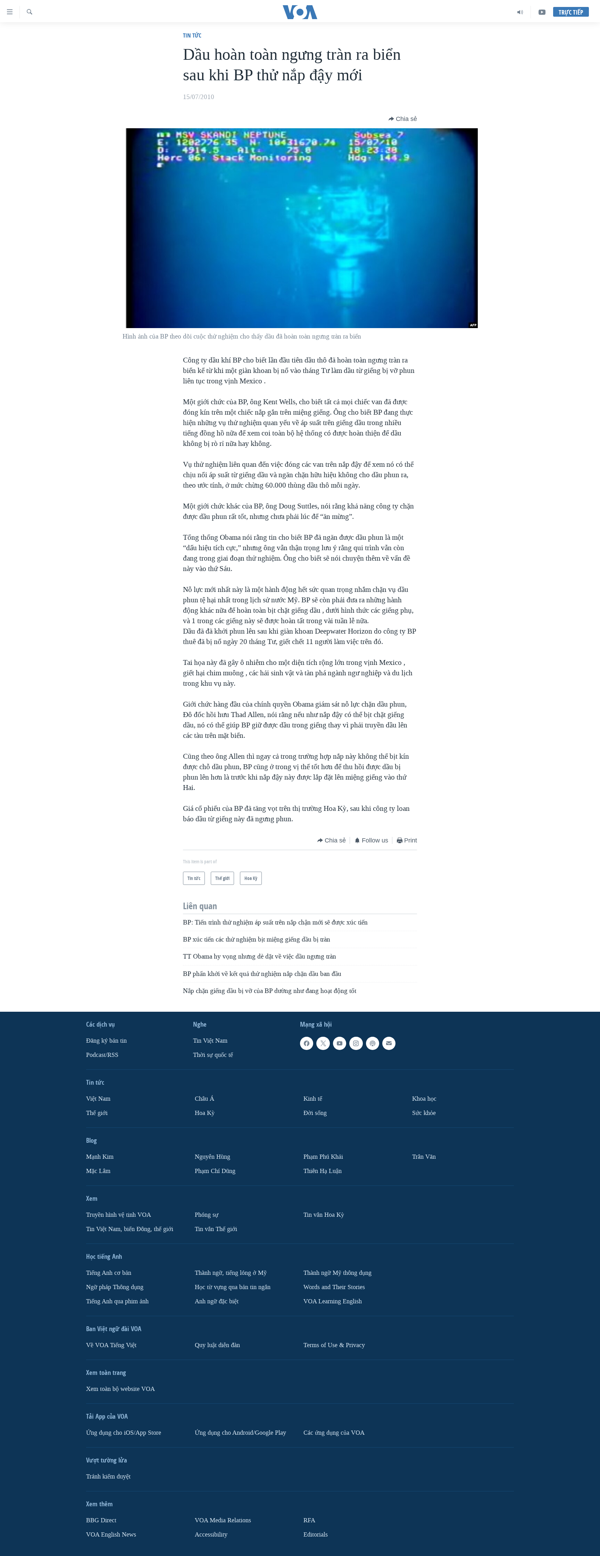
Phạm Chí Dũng (215, 1171)
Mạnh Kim (100, 1157)
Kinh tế (312, 1099)
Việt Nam (98, 1099)
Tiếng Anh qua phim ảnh (117, 1301)
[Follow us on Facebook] (306, 1043)
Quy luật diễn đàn (217, 1345)
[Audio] (520, 12)
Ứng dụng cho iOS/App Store (123, 1433)
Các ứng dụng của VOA (334, 1433)
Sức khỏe (424, 1113)
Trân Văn (424, 1157)
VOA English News (111, 1535)
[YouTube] (542, 12)
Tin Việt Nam (210, 1041)
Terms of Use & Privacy (334, 1345)
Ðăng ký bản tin (106, 1041)
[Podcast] (372, 1043)
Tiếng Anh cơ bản (108, 1273)
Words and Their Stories (334, 1287)
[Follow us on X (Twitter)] (323, 1043)
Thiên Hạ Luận (322, 1171)
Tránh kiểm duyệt (108, 1477)
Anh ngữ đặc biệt (217, 1301)
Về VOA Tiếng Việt (111, 1345)
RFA (309, 1520)
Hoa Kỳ (205, 1113)
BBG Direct (101, 1520)
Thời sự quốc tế (213, 1055)
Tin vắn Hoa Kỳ (323, 1215)
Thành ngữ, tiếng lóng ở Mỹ (231, 1273)
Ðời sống (315, 1113)
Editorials (315, 1535)
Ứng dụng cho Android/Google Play (240, 1433)
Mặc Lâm (98, 1171)
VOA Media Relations (223, 1520)
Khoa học (424, 1099)
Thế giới (97, 1113)
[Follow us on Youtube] (339, 1043)
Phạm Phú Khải (323, 1157)
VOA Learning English (332, 1301)
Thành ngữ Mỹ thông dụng (337, 1273)
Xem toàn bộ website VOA (120, 1389)
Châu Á (204, 1099)
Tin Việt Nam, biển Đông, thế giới (129, 1229)
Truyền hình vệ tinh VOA (118, 1215)
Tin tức (192, 35)
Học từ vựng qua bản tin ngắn (232, 1287)
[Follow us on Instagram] (355, 1043)
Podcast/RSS (102, 1055)
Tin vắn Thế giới (216, 1229)
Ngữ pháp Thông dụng (114, 1287)
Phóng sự (206, 1215)
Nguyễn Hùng (212, 1157)
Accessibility (211, 1535)
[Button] (403, 119)
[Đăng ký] (388, 1043)
